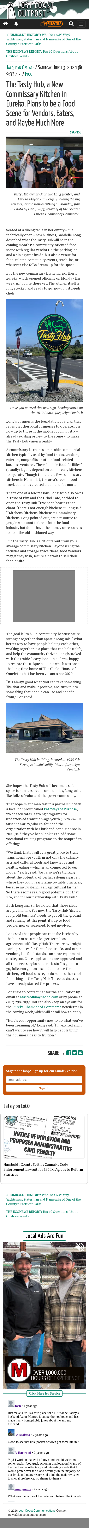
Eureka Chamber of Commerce (36, 1007)
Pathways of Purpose (60, 809)
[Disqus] (44, 1450)
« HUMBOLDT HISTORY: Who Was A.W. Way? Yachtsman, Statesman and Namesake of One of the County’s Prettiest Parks (43, 39)
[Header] (44, 9)
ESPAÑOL (75, 132)
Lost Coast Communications (37, 1510)
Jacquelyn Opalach (20, 67)
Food (28, 74)
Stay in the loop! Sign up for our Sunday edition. (42, 1071)
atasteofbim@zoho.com (39, 997)
